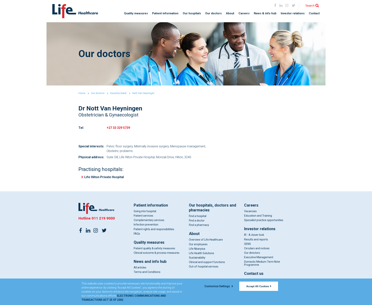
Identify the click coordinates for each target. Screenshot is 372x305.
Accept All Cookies (257, 286)
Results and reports (256, 239)
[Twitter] (104, 230)
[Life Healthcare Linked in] (281, 5)
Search (309, 5)
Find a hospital (197, 216)
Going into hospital (145, 211)
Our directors (252, 252)
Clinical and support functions (207, 262)
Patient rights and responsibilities (154, 229)
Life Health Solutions (201, 253)
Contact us (254, 273)
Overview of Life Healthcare (206, 239)
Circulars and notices (257, 248)
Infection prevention (146, 224)
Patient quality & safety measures (154, 248)
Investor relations (293, 13)
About (230, 13)
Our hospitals (192, 13)
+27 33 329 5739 (118, 128)
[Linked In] (88, 230)
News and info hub (150, 261)
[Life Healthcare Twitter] (293, 5)
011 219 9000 (103, 218)
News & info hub (265, 13)
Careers (244, 13)
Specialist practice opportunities (263, 220)
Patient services (143, 215)
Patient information (165, 13)
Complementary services (149, 220)
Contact (314, 13)
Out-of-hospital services (203, 266)
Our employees (198, 244)
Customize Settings (217, 286)
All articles (140, 267)
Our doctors (213, 13)
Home (81, 93)
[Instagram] (286, 5)
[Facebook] (275, 5)
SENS (247, 243)
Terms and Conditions (147, 271)
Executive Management (258, 257)
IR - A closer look (254, 234)
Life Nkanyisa (197, 248)
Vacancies (250, 211)
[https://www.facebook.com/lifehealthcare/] (80, 230)
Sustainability (197, 257)
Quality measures (136, 13)
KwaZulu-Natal (118, 93)
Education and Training (258, 215)
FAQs (137, 233)
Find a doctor (197, 220)
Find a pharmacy (199, 224)
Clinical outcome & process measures (156, 252)
